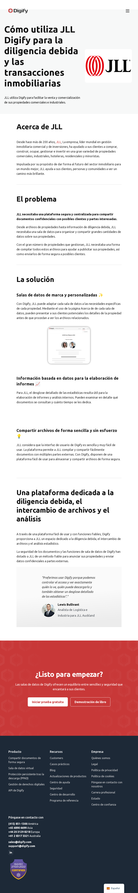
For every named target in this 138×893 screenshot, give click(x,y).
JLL (58, 142)
